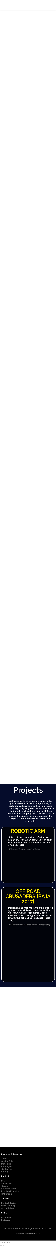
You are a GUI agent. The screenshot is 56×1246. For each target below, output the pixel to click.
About (4, 1158)
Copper (5, 1186)
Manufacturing (8, 1205)
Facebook (6, 1217)
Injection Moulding (10, 1191)
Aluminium (6, 1183)
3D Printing (6, 1194)
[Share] (3, 1242)
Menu (51, 5)
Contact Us (6, 1169)
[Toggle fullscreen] (6, 1242)
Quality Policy (8, 1161)
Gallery (4, 1172)
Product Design (8, 1203)
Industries (6, 1164)
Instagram (6, 1220)
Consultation (7, 1208)
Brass (4, 1181)
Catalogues (7, 1166)
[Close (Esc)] (1, 1242)
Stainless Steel (8, 1188)
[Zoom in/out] (8, 1242)
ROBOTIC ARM (28, 831)
